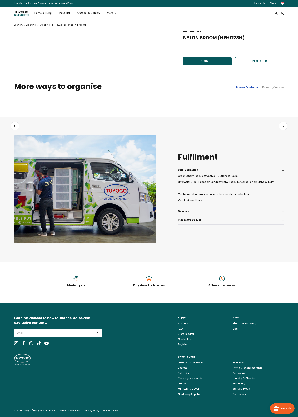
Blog (235, 329)
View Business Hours (190, 200)
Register (259, 61)
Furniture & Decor (188, 389)
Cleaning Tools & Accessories (56, 25)
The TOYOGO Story (244, 324)
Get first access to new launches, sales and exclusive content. (52, 320)
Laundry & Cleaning (25, 25)
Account (183, 324)
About (273, 3)
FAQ (180, 329)
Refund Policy (110, 411)
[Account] (282, 13)
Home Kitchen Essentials (247, 368)
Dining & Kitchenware (191, 363)
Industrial (238, 363)
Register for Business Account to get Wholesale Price (43, 3)
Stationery (239, 384)
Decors (182, 384)
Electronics (239, 394)
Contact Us (185, 339)
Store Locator (186, 334)
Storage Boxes (241, 389)
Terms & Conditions (70, 411)
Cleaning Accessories (191, 379)
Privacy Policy (91, 411)
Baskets (182, 368)
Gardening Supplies (189, 394)
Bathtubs (183, 373)
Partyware (239, 373)
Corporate (260, 3)
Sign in (207, 61)
